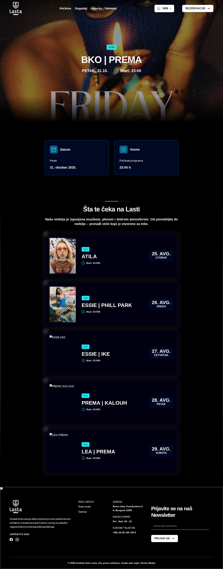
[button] (164, 8)
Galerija (82, 511)
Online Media (148, 563)
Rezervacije (195, 8)
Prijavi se (162, 538)
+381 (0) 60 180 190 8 (124, 532)
